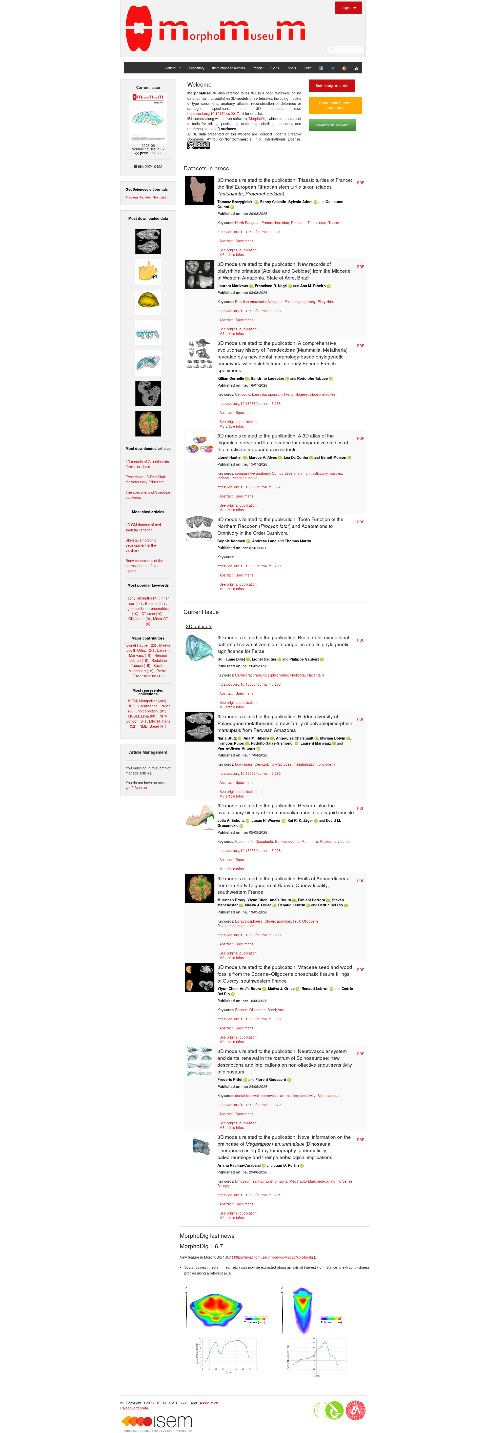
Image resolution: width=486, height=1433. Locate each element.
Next (156, 197)
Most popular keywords (148, 585)
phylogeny (299, 394)
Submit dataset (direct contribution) (335, 105)
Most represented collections (148, 692)
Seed (272, 1009)
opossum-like (278, 394)
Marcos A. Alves (263, 457)
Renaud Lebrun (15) (148, 657)
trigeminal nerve (244, 477)
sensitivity (307, 1095)
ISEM (161, 1402)
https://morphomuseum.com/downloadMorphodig (274, 1257)
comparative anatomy (252, 473)
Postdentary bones (335, 841)
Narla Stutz (227, 738)
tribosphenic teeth (324, 394)
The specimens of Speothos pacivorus (148, 494)
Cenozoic (242, 394)
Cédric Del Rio (330, 904)
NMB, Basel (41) (152, 726)
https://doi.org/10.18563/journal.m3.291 (249, 1194)
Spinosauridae (328, 1095)
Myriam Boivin (332, 738)
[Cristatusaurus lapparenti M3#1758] (148, 332)
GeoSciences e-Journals (147, 189)
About (292, 67)
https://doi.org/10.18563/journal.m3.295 (249, 773)
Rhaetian (298, 222)
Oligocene (310, 921)
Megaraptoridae (302, 1181)
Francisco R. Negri (271, 285)
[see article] (199, 189)
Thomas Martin (298, 540)
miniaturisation (305, 764)
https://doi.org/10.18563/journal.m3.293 (249, 310)
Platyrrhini (326, 301)
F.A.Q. (275, 67)
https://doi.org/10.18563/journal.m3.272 (249, 1104)
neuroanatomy (328, 1181)
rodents (223, 477)
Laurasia (259, 394)
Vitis (281, 1009)
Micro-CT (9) (157, 621)
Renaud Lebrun (291, 904)
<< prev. (142, 152)
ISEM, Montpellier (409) (147, 700)
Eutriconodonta (287, 841)
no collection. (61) (152, 710)
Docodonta (264, 841)
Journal (171, 67)
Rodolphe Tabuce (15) (149, 663)
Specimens (244, 240)
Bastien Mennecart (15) (147, 668)
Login (346, 7)
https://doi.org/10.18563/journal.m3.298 (249, 850)
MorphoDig (258, 118)
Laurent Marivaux (232, 285)
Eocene (241, 1009)
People (258, 67)
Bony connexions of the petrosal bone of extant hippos (144, 565)
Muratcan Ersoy (231, 899)
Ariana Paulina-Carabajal (239, 1165)
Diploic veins (278, 675)
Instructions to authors (228, 67)
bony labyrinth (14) (143, 598)
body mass (244, 764)
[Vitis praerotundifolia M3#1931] (148, 392)
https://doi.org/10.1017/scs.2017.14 (215, 113)
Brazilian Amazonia (250, 301)
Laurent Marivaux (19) (149, 652)
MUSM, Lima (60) (142, 716)
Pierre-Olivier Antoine (236, 748)
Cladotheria (244, 841)
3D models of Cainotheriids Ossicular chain (147, 464)
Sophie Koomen (231, 540)
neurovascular (272, 1095)
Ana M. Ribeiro (313, 285)
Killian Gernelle (230, 378)
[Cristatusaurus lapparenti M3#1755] (148, 362)
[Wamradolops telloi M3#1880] (148, 240)
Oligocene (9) (139, 618)
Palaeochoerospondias (235, 925)
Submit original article (332, 85)
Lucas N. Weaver (266, 820)
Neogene (275, 301)
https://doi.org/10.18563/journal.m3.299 (249, 934)
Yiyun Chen (257, 899)
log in (146, 767)
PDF (360, 182)
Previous (132, 197)
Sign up (140, 787)
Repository (197, 67)
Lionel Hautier (229, 457)
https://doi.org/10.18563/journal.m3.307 (249, 486)
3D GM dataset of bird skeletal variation (143, 527)
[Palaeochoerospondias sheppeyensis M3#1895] (148, 423)
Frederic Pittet (229, 1079)
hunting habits (276, 1181)
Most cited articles (148, 511)
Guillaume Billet (231, 659)
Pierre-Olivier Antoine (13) (150, 673)
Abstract (226, 240)
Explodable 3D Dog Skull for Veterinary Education (146, 479)
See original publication (238, 249)
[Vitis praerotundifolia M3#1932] (148, 301)
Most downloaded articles (148, 448)
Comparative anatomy (289, 473)
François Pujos (230, 743)
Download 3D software (332, 124)
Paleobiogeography (300, 301)
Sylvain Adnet (300, 201)
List (163, 197)
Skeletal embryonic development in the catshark (141, 545)
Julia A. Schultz (231, 820)
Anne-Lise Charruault (294, 738)
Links (308, 67)
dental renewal (247, 1095)
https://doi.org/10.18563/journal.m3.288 (249, 684)
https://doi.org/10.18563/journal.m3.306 (249, 1018)
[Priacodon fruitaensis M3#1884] (148, 271)
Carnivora (243, 675)
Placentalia (315, 675)
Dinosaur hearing (249, 1181)
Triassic (334, 222)
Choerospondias (278, 921)
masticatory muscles (325, 473)
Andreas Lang (264, 540)
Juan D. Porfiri (286, 1165)
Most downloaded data (148, 218)
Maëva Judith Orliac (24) (148, 647)
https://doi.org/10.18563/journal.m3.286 (249, 565)
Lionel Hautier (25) (141, 645)
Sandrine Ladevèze (267, 378)
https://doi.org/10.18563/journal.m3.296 (249, 403)
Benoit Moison (333, 457)
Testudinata (317, 222)
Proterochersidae (275, 222)
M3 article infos (231, 254)
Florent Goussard (270, 1079)
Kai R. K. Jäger (300, 820)
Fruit (296, 921)
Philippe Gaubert (304, 659)
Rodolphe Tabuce (312, 378)
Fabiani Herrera (311, 899)
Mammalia (309, 841)
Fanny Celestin (273, 201)
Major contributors (148, 638)
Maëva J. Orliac (258, 904)
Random (145, 197)
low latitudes (281, 764)
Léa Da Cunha (296, 457)
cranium (259, 675)
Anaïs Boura (280, 899)
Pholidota (297, 675)
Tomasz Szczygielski (235, 201)
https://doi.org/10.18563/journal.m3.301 (249, 231)
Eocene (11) (155, 603)
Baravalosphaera (248, 921)
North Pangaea (247, 222)
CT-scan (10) (152, 613)
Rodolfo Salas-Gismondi (272, 743)
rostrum (292, 1095)
